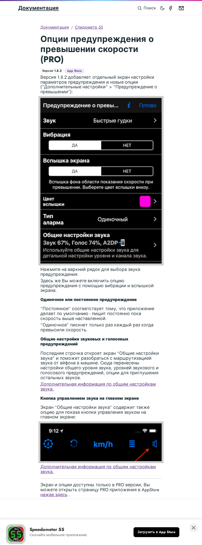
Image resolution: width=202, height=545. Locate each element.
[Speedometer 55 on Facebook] (171, 8)
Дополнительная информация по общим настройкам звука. (98, 386)
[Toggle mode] (162, 8)
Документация (38, 8)
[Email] (180, 8)
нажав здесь (53, 494)
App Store (74, 71)
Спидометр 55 (89, 27)
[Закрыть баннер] (193, 527)
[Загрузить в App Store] (156, 532)
